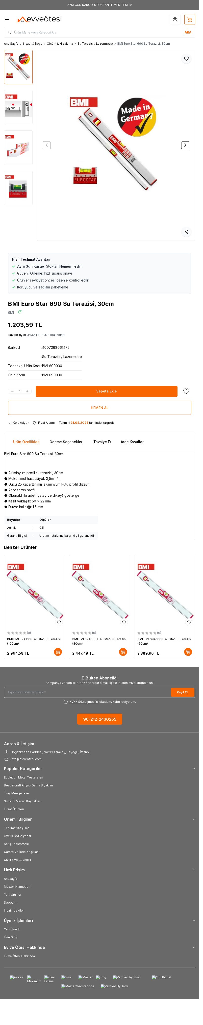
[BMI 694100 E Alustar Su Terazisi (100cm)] (34, 591)
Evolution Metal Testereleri (23, 777)
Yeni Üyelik (12, 929)
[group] (116, 145)
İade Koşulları (133, 442)
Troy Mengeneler (16, 793)
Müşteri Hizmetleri (17, 886)
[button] (47, 145)
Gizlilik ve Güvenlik (17, 860)
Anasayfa (11, 879)
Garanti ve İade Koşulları (21, 852)
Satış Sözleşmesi (16, 844)
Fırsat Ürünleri (14, 809)
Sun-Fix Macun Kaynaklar (22, 801)
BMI (11, 312)
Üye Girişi (11, 937)
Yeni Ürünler (12, 894)
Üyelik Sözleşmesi (17, 836)
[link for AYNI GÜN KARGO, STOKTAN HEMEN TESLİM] (99, 5)
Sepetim (10, 902)
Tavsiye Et (102, 442)
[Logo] (39, 19)
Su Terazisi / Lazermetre (95, 43)
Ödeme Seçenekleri (66, 442)
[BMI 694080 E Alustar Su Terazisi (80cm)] (99, 591)
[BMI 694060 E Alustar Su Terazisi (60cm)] (164, 591)
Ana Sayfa (11, 43)
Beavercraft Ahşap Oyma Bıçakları (28, 785)
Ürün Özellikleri (26, 442)
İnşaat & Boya (32, 43)
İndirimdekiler (14, 910)
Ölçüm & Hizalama (60, 43)
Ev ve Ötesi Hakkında (19, 956)
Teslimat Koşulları (16, 828)
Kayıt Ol (182, 692)
